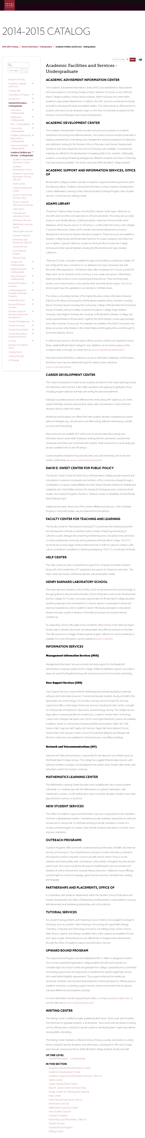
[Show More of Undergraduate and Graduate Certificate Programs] (33, 290)
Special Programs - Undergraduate (19, 278)
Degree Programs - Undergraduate (19, 270)
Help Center (18, 209)
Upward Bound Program (19, 252)
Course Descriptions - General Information (18, 335)
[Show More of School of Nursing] (33, 325)
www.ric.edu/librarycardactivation (108, 350)
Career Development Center (22, 189)
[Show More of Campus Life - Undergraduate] (33, 261)
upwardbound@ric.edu (118, 998)
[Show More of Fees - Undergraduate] (33, 123)
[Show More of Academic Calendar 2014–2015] (33, 83)
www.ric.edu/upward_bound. (80, 1002)
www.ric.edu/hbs (104, 639)
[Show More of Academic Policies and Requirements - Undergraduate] (33, 135)
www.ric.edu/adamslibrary (58, 367)
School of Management (18, 321)
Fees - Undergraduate (20, 124)
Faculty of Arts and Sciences (16, 306)
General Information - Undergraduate (37, 46)
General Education (16, 300)
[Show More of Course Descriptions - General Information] (33, 333)
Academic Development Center (22, 168)
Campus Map (14, 90)
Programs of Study (16, 79)
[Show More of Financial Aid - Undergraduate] (33, 128)
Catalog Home (15, 352)
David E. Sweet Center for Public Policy (22, 196)
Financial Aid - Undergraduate (17, 130)
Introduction (14, 98)
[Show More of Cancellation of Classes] (33, 94)
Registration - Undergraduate (17, 119)
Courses (12, 340)
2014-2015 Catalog (10, 46)
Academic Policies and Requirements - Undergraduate (21, 138)
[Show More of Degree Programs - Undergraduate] (33, 268)
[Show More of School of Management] (33, 321)
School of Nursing (16, 325)
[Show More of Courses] (33, 340)
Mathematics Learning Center (22, 226)
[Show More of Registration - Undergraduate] (33, 116)
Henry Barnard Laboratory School (21, 215)
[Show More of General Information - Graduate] (33, 282)
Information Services (22, 220)
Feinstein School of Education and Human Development (18, 314)
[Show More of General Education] (33, 300)
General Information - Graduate (18, 285)
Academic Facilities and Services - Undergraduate (22, 154)
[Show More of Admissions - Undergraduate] (33, 109)
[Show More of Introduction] (33, 98)
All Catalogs (13, 360)
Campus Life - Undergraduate (17, 263)
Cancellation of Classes (18, 94)
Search (24, 70)
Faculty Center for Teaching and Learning (23, 203)
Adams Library (19, 183)
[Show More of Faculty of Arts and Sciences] (33, 304)
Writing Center (19, 257)
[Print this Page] (140, 60)
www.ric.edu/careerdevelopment (86, 460)
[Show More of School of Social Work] (33, 329)
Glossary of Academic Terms (18, 346)
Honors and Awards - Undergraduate (20, 147)
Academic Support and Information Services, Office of (23, 176)
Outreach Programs (21, 235)
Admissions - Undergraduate (17, 111)
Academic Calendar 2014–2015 (17, 85)
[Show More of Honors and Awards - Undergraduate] (33, 145)
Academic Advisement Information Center (23, 161)
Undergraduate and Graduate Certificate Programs (17, 293)
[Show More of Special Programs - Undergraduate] (33, 275)
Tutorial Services (20, 246)
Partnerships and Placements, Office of (22, 241)
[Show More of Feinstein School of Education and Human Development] (33, 311)
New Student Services (22, 231)
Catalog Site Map (16, 356)
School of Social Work (18, 329)
